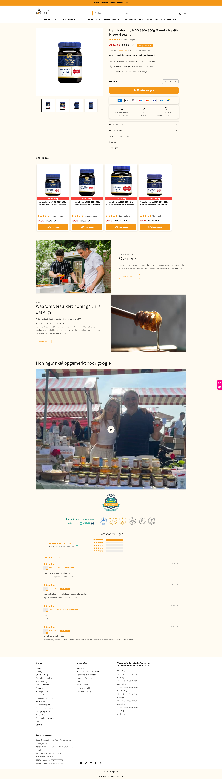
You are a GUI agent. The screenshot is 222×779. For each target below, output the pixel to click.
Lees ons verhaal (129, 276)
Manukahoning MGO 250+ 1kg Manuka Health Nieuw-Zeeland (120, 203)
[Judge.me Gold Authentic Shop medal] (113, 521)
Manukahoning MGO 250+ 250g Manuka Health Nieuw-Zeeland (154, 203)
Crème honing (42, 675)
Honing (39, 671)
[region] (111, 3)
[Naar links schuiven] (38, 105)
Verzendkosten (123, 50)
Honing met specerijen (45, 698)
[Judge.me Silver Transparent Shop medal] (132, 521)
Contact (39, 725)
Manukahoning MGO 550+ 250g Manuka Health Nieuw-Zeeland (52, 203)
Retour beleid (82, 685)
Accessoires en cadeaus (46, 708)
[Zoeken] (127, 13)
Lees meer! (43, 341)
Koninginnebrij (42, 691)
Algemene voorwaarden (86, 675)
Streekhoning (41, 681)
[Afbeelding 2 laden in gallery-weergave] (62, 105)
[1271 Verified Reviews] (111, 512)
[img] (49, 564)
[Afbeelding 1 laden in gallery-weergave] (48, 105)
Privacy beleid (82, 681)
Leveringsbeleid (83, 688)
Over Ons (39, 721)
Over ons (80, 668)
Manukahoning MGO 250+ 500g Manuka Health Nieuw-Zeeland (86, 203)
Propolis (39, 688)
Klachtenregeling (84, 691)
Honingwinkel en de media (88, 671)
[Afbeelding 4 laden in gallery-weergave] (91, 105)
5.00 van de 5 (67, 543)
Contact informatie (84, 678)
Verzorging (40, 701)
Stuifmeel (40, 695)
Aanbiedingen (42, 715)
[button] (185, 14)
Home (38, 668)
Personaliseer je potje (45, 718)
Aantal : (114, 81)
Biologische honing (44, 678)
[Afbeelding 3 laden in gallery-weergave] (76, 105)
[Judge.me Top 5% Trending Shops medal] (152, 521)
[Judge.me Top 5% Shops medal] (142, 521)
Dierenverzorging (43, 705)
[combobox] (111, 13)
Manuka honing (42, 685)
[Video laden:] (111, 429)
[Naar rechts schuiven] (100, 105)
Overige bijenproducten (46, 711)
